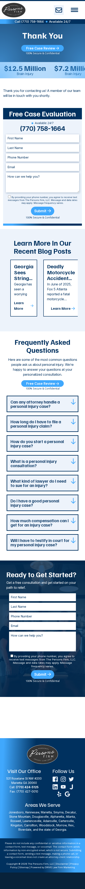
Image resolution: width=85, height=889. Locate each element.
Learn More (19, 305)
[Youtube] (63, 786)
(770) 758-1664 (42, 128)
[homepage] (14, 10)
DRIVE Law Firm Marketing (60, 867)
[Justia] (71, 786)
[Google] (67, 793)
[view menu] (74, 9)
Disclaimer (62, 863)
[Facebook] (55, 779)
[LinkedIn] (55, 786)
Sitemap (24, 867)
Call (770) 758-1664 (29, 21)
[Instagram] (63, 779)
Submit (40, 211)
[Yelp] (59, 793)
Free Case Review (41, 48)
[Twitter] (71, 779)
